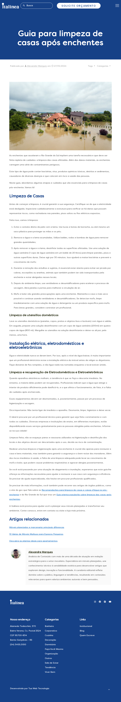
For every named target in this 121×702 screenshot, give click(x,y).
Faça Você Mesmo (54, 649)
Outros (48, 658)
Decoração (50, 640)
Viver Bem (50, 672)
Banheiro (49, 626)
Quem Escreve (87, 635)
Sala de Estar (51, 663)
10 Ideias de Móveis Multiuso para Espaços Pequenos (36, 534)
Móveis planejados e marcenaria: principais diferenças (36, 527)
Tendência (50, 668)
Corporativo (51, 631)
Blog (82, 631)
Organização (51, 654)
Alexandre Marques (37, 66)
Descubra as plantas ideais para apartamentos (33, 541)
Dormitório (50, 645)
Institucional (86, 626)
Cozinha (49, 635)
